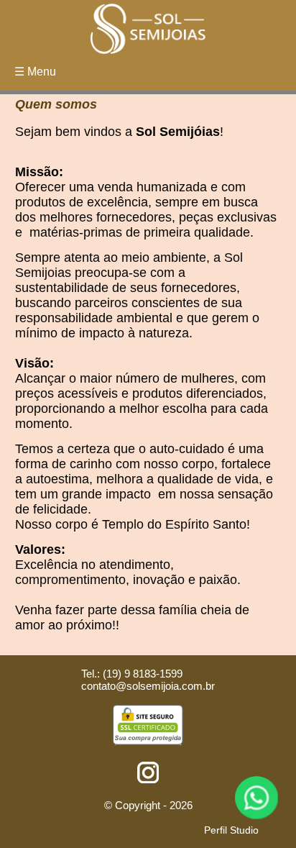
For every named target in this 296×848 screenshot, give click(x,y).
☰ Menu (35, 71)
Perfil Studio (231, 830)
